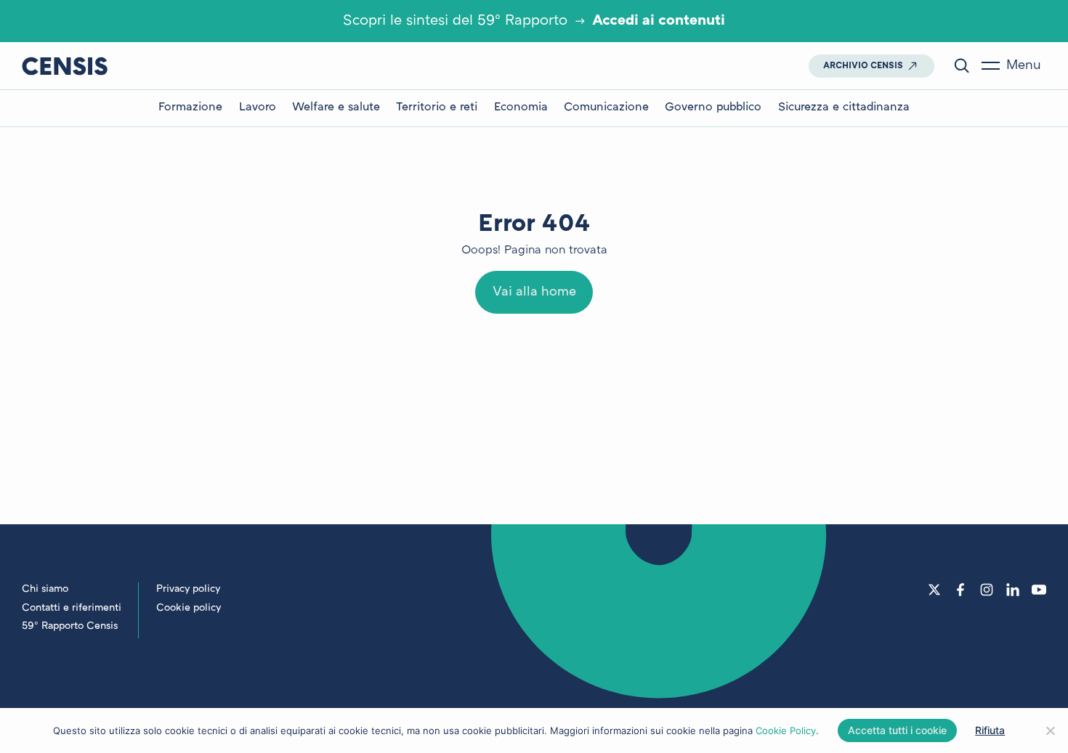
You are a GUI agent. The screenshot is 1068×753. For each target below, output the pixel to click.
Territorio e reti (436, 107)
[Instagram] (986, 590)
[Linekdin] (1013, 590)
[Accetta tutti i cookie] (1050, 730)
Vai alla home (534, 292)
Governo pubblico (713, 107)
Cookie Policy (786, 730)
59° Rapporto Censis (70, 626)
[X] (934, 590)
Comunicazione (606, 107)
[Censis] (65, 66)
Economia (521, 107)
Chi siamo (45, 589)
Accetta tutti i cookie (897, 730)
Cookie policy (188, 608)
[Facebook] (960, 590)
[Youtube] (1039, 590)
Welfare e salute (336, 107)
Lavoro (257, 107)
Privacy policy (188, 589)
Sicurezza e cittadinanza (844, 107)
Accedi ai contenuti (658, 21)
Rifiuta (990, 730)
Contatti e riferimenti (71, 608)
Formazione (190, 107)
